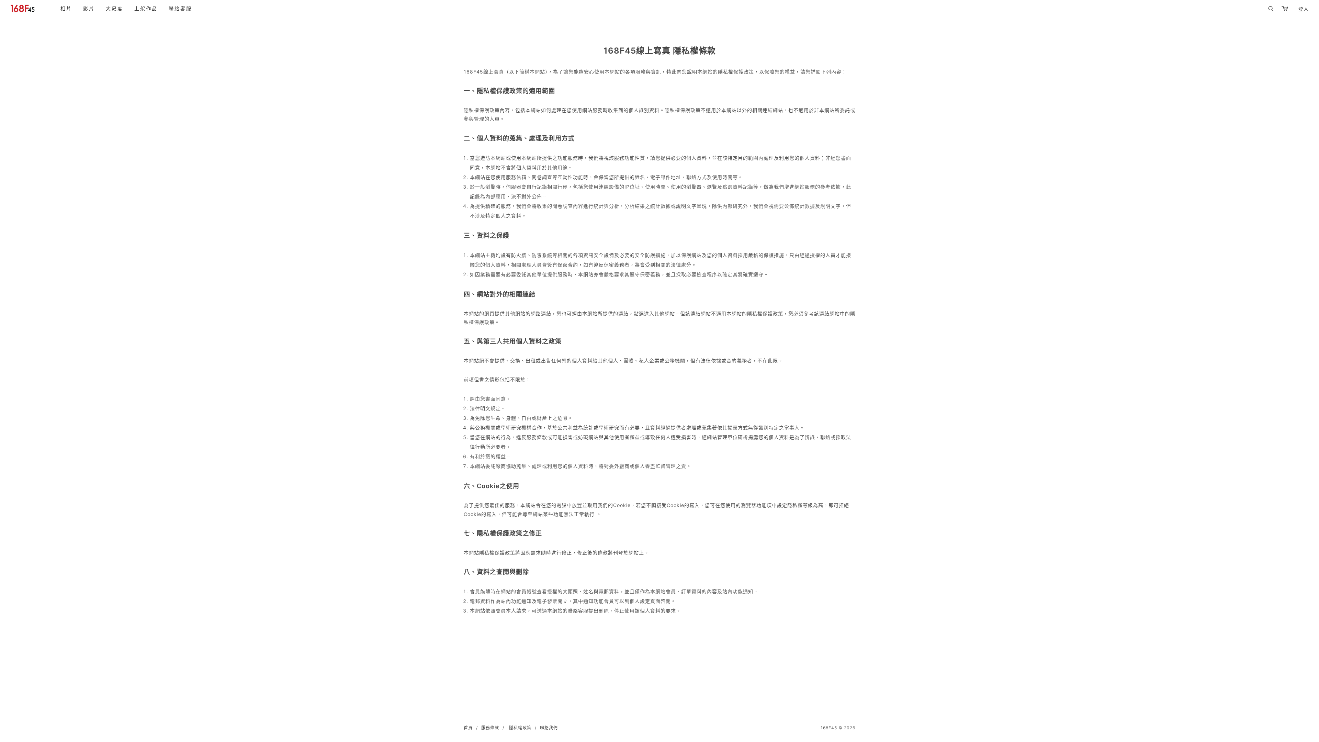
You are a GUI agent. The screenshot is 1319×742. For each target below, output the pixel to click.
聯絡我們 (549, 727)
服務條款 (490, 727)
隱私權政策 (520, 727)
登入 (1303, 9)
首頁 (468, 727)
